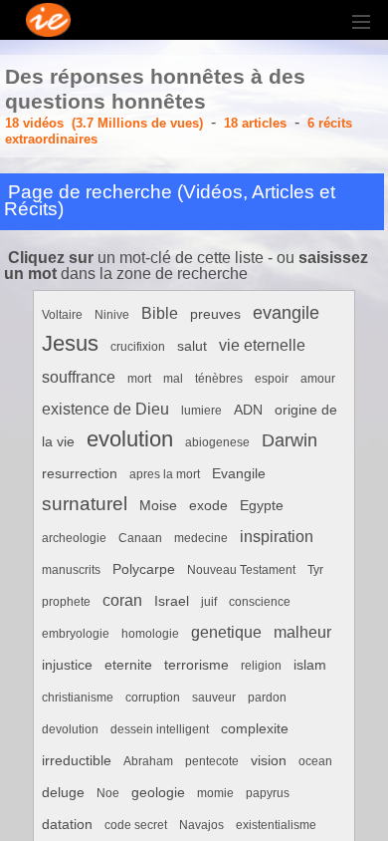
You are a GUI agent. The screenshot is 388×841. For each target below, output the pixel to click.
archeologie (74, 538)
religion (261, 666)
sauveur (214, 697)
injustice (67, 665)
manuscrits (71, 570)
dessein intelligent (159, 729)
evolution (130, 438)
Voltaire (62, 315)
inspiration (276, 536)
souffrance (78, 377)
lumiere (201, 411)
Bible (159, 313)
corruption (152, 697)
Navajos (201, 825)
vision (269, 760)
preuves (215, 314)
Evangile (239, 473)
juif (209, 602)
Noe (108, 793)
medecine (201, 538)
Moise (158, 505)
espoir (272, 379)
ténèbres (219, 379)
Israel (171, 601)
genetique (226, 632)
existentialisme (276, 825)
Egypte (262, 505)
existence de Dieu (105, 409)
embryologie (75, 634)
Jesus (70, 343)
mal (173, 379)
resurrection (79, 473)
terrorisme (196, 665)
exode (208, 505)
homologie (150, 634)
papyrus (268, 793)
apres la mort (164, 474)
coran (122, 600)
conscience (260, 602)
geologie (158, 792)
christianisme (77, 697)
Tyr (315, 570)
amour (317, 379)
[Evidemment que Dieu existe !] (363, 20)
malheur (302, 632)
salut (192, 346)
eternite (128, 665)
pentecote (212, 761)
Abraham (148, 761)
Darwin (289, 439)
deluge (63, 792)
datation (67, 824)
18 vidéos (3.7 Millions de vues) (104, 123)
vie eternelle (262, 345)
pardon (267, 697)
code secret (135, 825)
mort (139, 379)
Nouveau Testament (241, 570)
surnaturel (84, 503)
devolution (70, 729)
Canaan (140, 538)
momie (215, 793)
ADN (248, 410)
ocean (315, 761)
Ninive (112, 315)
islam (309, 665)
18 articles (255, 123)
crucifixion (137, 347)
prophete (66, 602)
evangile (286, 312)
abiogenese (217, 442)
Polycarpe (143, 569)
